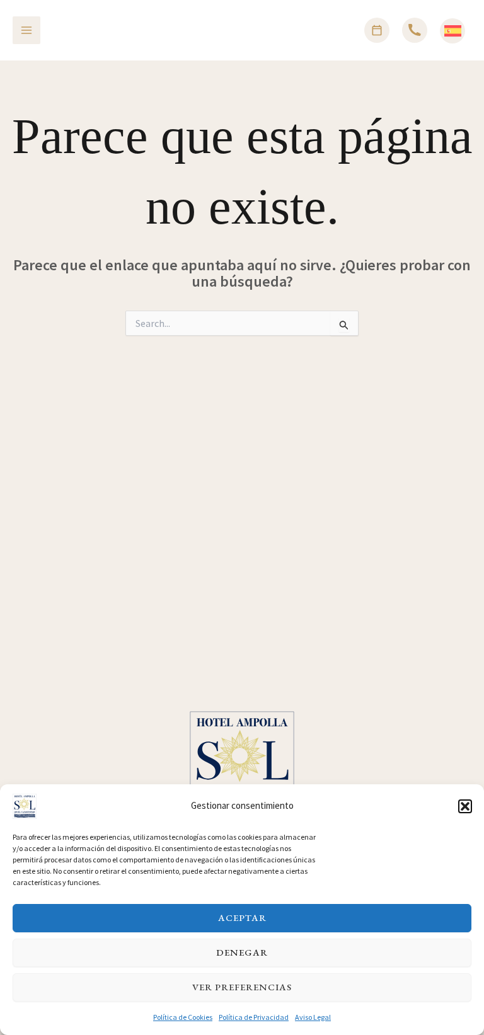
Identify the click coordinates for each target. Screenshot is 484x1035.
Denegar (242, 952)
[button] (465, 806)
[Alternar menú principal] (26, 30)
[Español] (452, 31)
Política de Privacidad (254, 1017)
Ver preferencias (242, 987)
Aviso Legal (313, 1017)
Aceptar (242, 917)
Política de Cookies (182, 1017)
